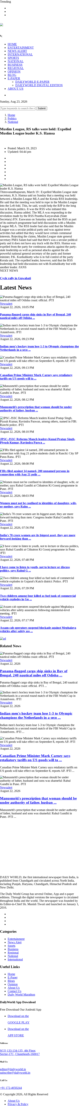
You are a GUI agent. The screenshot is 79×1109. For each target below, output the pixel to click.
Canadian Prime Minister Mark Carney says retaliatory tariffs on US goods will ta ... (36, 376)
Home (11, 115)
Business (13, 949)
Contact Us (14, 991)
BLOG (12, 75)
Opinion (13, 984)
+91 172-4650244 (11, 1087)
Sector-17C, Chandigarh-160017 (20, 1054)
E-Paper (12, 977)
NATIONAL (16, 61)
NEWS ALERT (17, 51)
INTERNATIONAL (20, 54)
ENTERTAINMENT (21, 47)
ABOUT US (15, 88)
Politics (12, 118)
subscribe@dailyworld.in (15, 1072)
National (13, 121)
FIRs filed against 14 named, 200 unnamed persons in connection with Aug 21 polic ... (34, 472)
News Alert (14, 942)
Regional (13, 952)
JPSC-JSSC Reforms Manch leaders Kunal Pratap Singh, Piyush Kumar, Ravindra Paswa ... (37, 440)
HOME (12, 44)
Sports (11, 945)
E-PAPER (14, 78)
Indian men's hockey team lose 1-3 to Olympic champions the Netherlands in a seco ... (36, 715)
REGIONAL (16, 68)
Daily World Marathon (21, 994)
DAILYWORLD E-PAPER (32, 81)
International (15, 959)
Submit (42, 108)
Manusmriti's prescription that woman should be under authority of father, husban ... (36, 408)
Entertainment (16, 939)
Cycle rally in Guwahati (15, 278)
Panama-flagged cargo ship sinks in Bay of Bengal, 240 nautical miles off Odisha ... (33, 673)
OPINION (14, 71)
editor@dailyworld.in (13, 1069)
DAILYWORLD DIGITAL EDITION (39, 85)
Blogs (11, 980)
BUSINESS (15, 64)
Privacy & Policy (18, 1104)
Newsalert (6, 303)
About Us (14, 987)
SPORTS (13, 57)
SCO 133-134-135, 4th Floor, (18, 1050)
